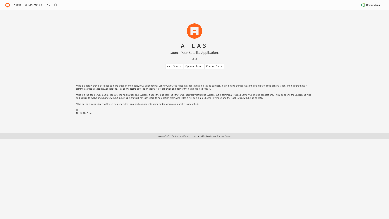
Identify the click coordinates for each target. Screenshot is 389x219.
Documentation (33, 4)
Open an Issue (193, 66)
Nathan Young (225, 136)
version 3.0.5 (163, 136)
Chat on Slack (214, 66)
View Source (174, 66)
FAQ (48, 4)
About (17, 4)
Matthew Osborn (209, 136)
